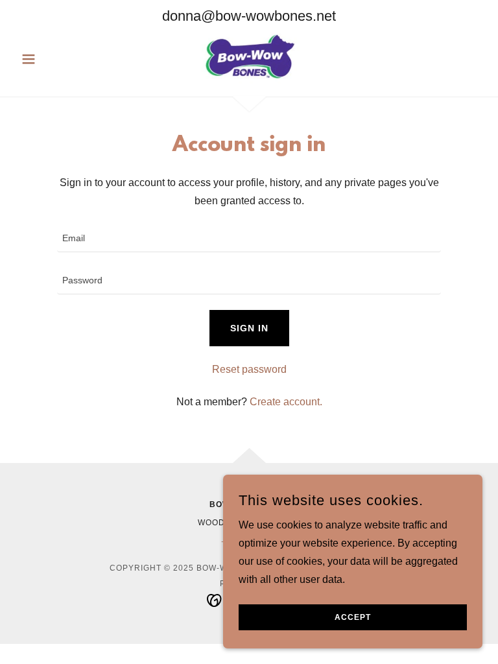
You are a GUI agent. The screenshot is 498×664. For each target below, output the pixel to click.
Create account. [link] (286, 401)
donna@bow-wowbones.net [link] (249, 16)
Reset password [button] (249, 369)
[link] (249, 58)
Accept (353, 617)
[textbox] (249, 239)
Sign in (249, 328)
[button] (51, 59)
